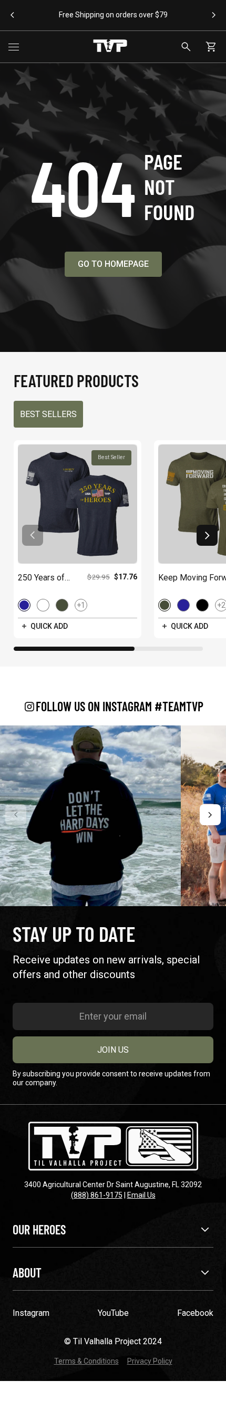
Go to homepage (113, 264)
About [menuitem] (27, 1272)
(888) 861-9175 (96, 1195)
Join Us (113, 1050)
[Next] (210, 814)
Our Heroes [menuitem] (39, 1229)
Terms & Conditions (86, 1361)
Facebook (195, 1313)
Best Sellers (48, 414)
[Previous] (15, 814)
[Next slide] (207, 535)
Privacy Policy (149, 1361)
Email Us (141, 1195)
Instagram (31, 1313)
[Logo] (110, 46)
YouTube (113, 1313)
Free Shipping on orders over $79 (113, 15)
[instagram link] (90, 815)
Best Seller (111, 457)
